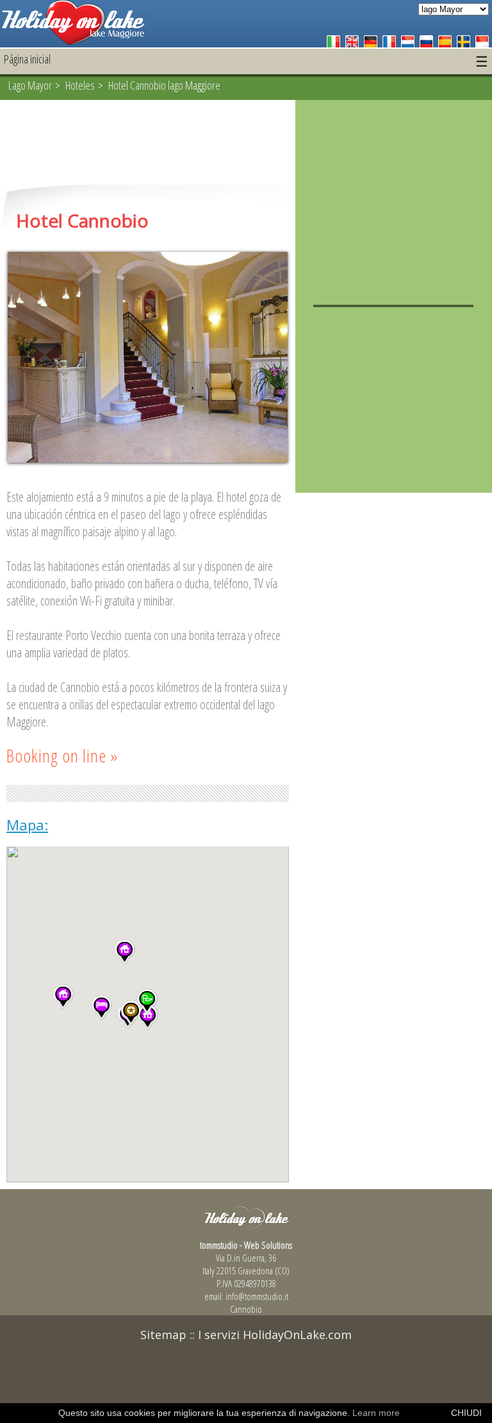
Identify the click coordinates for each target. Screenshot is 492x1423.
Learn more (376, 1413)
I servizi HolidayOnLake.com (275, 1334)
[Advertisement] (147, 143)
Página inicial (27, 59)
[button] (101, 1008)
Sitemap (163, 1334)
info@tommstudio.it (257, 1296)
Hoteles (80, 85)
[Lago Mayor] (73, 41)
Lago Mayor (30, 85)
